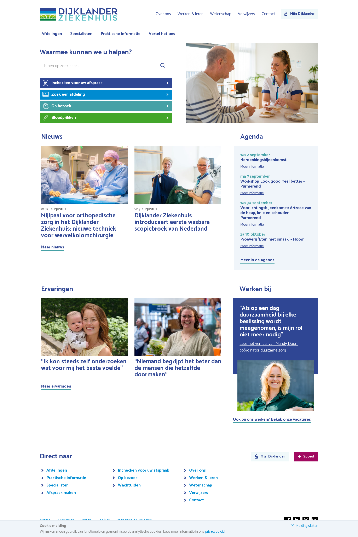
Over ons (163, 14)
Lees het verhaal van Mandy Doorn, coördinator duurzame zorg (269, 347)
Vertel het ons (162, 34)
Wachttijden (129, 485)
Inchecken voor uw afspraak (77, 82)
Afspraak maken (61, 493)
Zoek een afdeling (68, 94)
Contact (268, 14)
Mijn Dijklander (302, 14)
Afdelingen (51, 34)
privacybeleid (215, 532)
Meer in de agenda (257, 260)
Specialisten (81, 34)
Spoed (308, 456)
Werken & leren (190, 14)
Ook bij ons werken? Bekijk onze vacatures (272, 419)
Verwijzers (246, 14)
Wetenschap (220, 14)
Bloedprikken (63, 117)
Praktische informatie (120, 34)
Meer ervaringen (56, 386)
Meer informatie (252, 166)
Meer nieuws (52, 247)
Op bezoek (61, 106)
